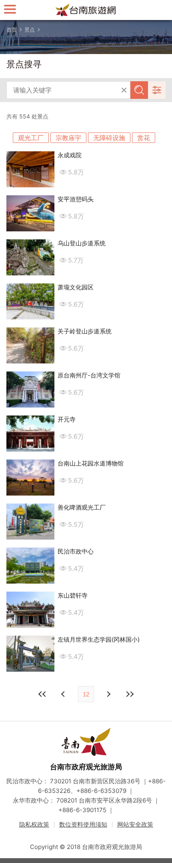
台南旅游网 (86, 10)
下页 (64, 694)
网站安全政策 (135, 824)
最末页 (130, 694)
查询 (139, 90)
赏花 (143, 138)
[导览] (10, 9)
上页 (108, 694)
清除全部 (124, 90)
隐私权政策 (34, 824)
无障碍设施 (109, 138)
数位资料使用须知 (83, 824)
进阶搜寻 (157, 90)
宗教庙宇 (68, 138)
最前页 (42, 694)
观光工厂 (31, 138)
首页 (11, 29)
